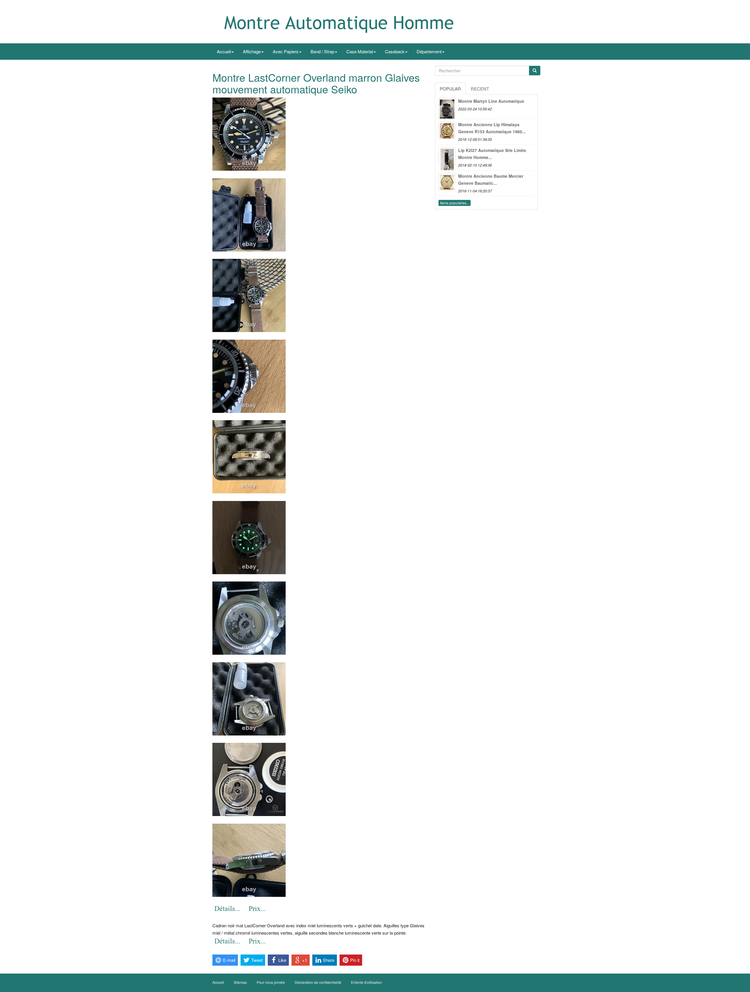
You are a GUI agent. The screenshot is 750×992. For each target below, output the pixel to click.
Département (429, 51)
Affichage (252, 51)
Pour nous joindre (271, 982)
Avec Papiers (286, 51)
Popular (450, 88)
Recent (480, 88)
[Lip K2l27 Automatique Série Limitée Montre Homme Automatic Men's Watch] (447, 156)
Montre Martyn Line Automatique (491, 101)
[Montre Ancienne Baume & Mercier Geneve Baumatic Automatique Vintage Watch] (447, 181)
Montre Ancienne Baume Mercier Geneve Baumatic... (490, 179)
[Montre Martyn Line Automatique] (447, 106)
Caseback (395, 51)
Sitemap (240, 982)
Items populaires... (454, 202)
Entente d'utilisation (366, 982)
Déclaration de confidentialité (318, 982)
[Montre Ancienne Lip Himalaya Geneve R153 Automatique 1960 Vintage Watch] (447, 130)
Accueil (224, 51)
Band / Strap (322, 51)
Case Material (359, 51)
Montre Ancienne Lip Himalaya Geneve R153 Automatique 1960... (492, 128)
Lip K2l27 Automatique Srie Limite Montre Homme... (492, 153)
